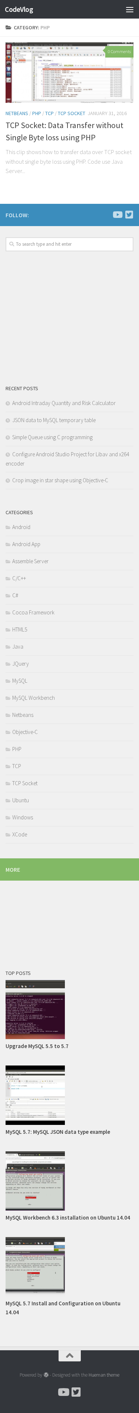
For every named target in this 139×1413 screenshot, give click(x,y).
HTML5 (19, 629)
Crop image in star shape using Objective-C (60, 480)
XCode (19, 834)
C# (15, 595)
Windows (22, 817)
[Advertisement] (69, 73)
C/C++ (19, 578)
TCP (16, 766)
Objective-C (25, 731)
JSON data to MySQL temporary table (54, 420)
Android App (26, 544)
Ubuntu (20, 800)
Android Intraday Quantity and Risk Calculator (64, 403)
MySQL (19, 680)
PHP (16, 749)
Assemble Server (30, 561)
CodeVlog (19, 9)
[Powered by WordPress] (45, 1375)
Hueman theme (104, 1375)
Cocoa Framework (33, 612)
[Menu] (129, 9)
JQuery (20, 663)
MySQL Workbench (33, 697)
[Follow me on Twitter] (129, 214)
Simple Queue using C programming (52, 437)
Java (17, 646)
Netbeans (22, 714)
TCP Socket (24, 783)
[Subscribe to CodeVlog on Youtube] (117, 214)
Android (21, 527)
